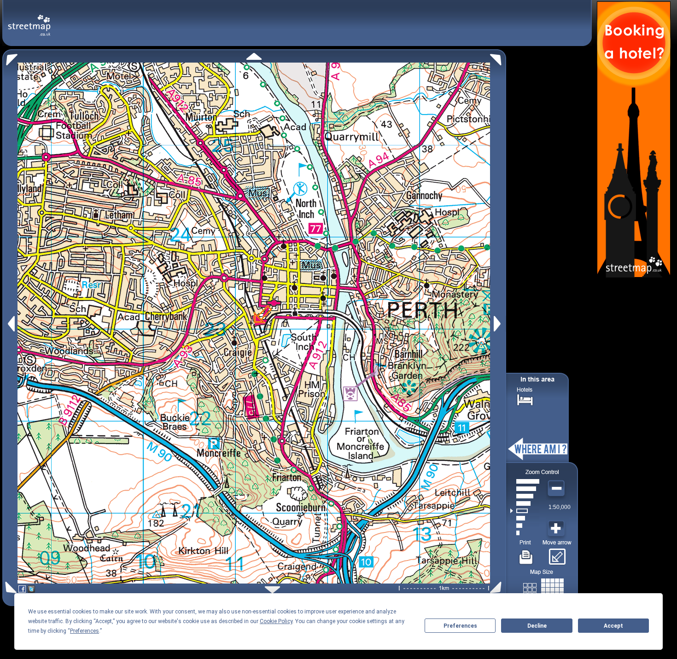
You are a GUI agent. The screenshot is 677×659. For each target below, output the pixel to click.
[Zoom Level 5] (524, 503)
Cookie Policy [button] (276, 621)
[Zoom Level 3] (524, 518)
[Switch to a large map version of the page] (543, 588)
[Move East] (498, 324)
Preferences (460, 626)
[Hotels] (525, 398)
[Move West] (10, 324)
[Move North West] (10, 57)
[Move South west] (9, 587)
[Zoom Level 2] (524, 525)
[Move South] (272, 590)
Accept (613, 626)
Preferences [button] (84, 631)
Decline (537, 626)
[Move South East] (497, 587)
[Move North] (254, 56)
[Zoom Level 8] (524, 481)
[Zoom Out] (557, 488)
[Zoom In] (557, 528)
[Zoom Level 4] (524, 511)
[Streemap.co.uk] (29, 20)
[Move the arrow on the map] (557, 553)
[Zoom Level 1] (524, 533)
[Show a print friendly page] (526, 553)
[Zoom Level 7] (524, 488)
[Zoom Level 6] (524, 496)
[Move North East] (498, 57)
